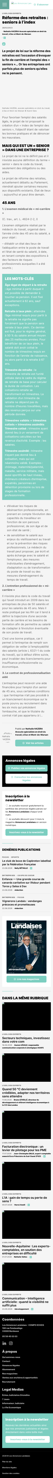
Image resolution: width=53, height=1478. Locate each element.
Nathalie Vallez (20, 1257)
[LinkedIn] (4, 1343)
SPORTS (15, 857)
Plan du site (7, 1462)
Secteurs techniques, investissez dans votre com (26, 1039)
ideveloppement (22, 1309)
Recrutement (8, 1382)
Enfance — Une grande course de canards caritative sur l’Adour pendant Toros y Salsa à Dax (26, 883)
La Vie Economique (11, 1407)
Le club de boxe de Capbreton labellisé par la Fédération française (26, 862)
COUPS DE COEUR (26, 875)
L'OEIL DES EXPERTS (11, 13)
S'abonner (43, 4)
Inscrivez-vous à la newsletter (26, 832)
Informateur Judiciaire (13, 1403)
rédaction (19, 890)
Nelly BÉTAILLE (21, 868)
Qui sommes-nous (11, 1357)
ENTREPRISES (8, 875)
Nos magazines (9, 1373)
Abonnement (8, 1369)
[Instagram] (11, 1343)
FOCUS (5, 857)
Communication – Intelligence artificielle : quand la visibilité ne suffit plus (25, 1302)
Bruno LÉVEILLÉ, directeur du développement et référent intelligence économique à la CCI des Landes (25, 1102)
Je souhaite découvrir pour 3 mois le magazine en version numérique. (25, 822)
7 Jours (5, 1399)
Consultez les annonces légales (28, 779)
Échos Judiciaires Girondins (16, 1395)
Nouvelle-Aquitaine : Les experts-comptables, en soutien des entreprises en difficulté (26, 1249)
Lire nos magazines (28, 979)
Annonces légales (11, 1365)
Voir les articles (35, 743)
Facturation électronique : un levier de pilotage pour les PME (24, 1148)
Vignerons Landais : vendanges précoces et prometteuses (22, 903)
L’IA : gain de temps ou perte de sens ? (24, 1199)
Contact (6, 1361)
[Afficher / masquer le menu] (4, 4)
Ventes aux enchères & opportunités (20, 1377)
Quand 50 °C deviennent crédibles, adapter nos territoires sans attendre (26, 1092)
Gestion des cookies (10, 1473)
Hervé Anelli (19, 1205)
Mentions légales (9, 1467)
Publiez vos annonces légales (28, 768)
